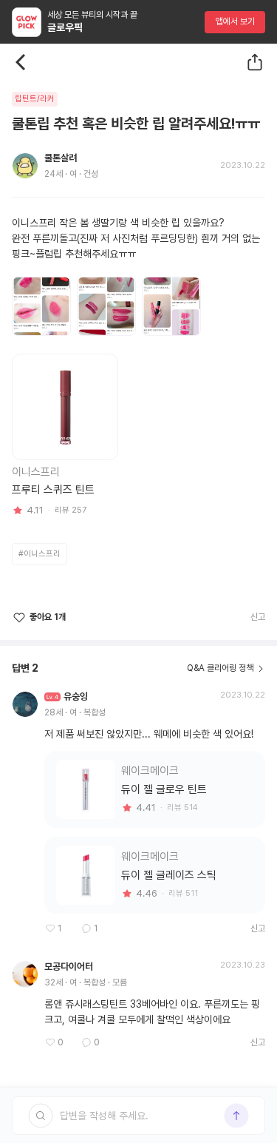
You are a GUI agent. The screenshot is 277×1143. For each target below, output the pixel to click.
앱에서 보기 (235, 21)
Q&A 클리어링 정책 (220, 668)
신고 (257, 617)
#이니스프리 (39, 554)
